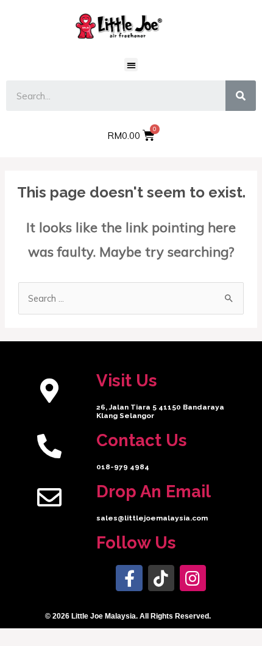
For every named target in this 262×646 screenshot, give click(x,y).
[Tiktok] (161, 578)
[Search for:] (131, 298)
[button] (131, 65)
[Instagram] (193, 578)
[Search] (240, 95)
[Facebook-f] (129, 578)
